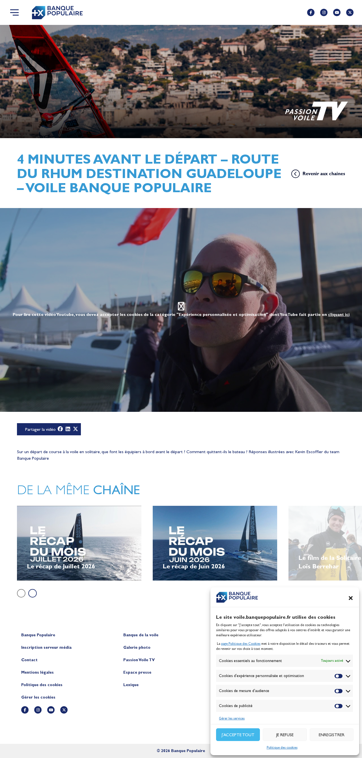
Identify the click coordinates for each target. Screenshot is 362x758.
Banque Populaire (38, 635)
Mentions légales (37, 672)
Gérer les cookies (38, 697)
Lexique (131, 684)
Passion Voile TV (139, 660)
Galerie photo (136, 647)
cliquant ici (339, 314)
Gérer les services (232, 718)
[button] (351, 598)
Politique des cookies (282, 748)
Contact (29, 660)
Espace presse (137, 672)
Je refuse (285, 734)
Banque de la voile (140, 635)
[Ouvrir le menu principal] (14, 12)
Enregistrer (331, 734)
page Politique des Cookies (240, 644)
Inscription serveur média (46, 647)
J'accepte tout (238, 734)
